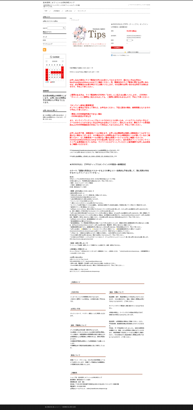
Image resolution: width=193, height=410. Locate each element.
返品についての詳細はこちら (121, 55)
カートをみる (146, 4)
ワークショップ (75, 20)
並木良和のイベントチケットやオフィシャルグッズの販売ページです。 (61, 5)
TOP (46, 11)
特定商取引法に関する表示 (69, 407)
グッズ (45, 37)
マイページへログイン (135, 4)
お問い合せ (68, 11)
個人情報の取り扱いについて (52, 407)
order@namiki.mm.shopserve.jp (97, 388)
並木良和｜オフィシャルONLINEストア (59, 2)
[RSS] (44, 50)
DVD (44, 40)
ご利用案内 (56, 11)
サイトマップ (82, 11)
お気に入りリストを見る (50, 21)
